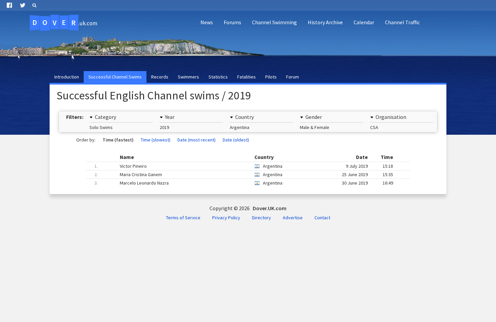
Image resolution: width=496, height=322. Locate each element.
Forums (232, 22)
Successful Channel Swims (115, 77)
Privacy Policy (226, 218)
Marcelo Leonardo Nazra (243, 183)
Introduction (66, 77)
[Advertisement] (370, 49)
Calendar (364, 22)
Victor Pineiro (243, 166)
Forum (292, 77)
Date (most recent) (196, 140)
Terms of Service (183, 218)
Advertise (293, 218)
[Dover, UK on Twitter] (23, 5)
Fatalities (246, 77)
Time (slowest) (155, 140)
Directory (261, 218)
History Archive (325, 22)
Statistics (218, 77)
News (206, 22)
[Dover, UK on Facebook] (9, 5)
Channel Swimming (274, 22)
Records (159, 77)
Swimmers (188, 77)
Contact (322, 218)
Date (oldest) (236, 140)
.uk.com (64, 22)
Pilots (271, 77)
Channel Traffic (402, 22)
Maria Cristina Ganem (243, 174)
